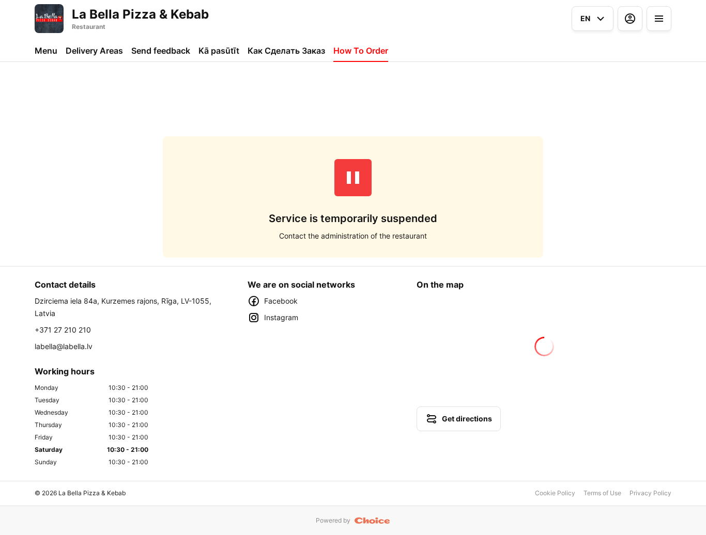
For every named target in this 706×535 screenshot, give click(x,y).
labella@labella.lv (64, 346)
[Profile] (630, 18)
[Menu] (659, 18)
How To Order (360, 50)
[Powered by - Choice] (372, 520)
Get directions (467, 418)
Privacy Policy (650, 493)
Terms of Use (602, 493)
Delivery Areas (94, 50)
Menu (46, 50)
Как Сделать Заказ (286, 50)
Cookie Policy (555, 493)
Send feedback (160, 50)
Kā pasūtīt (218, 50)
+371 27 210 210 (63, 329)
